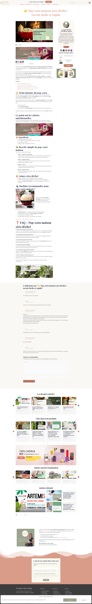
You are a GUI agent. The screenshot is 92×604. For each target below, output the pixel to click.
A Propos (48, 4)
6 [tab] (48, 415)
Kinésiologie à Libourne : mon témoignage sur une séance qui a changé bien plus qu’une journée (69, 495)
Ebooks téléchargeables (66, 53)
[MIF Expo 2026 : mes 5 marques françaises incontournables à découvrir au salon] (69, 401)
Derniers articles (28, 4)
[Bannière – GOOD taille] (34, 271)
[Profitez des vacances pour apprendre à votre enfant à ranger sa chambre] (69, 475)
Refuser (83, 600)
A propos (66, 47)
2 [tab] (44, 415)
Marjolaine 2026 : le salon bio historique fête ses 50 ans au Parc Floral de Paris (37, 407)
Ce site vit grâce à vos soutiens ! (36, 2)
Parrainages (43, 4)
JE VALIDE (46, 580)
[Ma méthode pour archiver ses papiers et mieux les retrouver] (38, 475)
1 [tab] (43, 415)
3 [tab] (45, 415)
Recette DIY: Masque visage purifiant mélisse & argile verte (53, 407)
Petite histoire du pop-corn (24, 83)
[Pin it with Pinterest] (21, 62)
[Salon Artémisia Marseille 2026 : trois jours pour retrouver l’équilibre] (30, 501)
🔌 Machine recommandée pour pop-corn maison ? (28, 87)
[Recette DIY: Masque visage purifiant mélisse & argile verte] (54, 401)
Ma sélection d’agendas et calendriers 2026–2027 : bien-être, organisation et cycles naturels (53, 434)
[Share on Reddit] (18, 62)
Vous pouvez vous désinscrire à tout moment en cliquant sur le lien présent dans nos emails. (45, 577)
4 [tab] (46, 415)
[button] (13, 405)
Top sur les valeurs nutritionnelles (25, 85)
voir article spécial (46, 530)
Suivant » (26, 514)
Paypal (57, 534)
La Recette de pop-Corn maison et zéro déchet (27, 86)
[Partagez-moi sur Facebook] (16, 62)
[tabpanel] (23, 406)
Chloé (26, 347)
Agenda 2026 (22, 4)
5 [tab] (47, 415)
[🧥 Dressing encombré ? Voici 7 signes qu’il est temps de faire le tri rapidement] (54, 475)
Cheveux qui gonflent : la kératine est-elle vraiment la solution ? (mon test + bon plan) (22, 408)
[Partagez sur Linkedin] (23, 62)
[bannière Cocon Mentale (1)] (34, 53)
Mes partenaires (55, 4)
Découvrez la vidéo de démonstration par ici (25, 219)
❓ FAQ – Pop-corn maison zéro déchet (26, 89)
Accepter (70, 600)
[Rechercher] (89, 2)
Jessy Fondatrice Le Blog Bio (30, 291)
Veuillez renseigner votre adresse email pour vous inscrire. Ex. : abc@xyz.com (44, 570)
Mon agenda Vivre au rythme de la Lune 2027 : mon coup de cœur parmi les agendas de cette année (38, 434)
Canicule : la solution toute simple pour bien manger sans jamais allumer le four (68, 433)
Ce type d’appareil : (19, 209)
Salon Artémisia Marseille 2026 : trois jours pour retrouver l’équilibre (29, 508)
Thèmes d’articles (36, 4)
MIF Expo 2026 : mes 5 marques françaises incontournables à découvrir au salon (69, 408)
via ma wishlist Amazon (62, 537)
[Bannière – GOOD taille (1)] (46, 455)
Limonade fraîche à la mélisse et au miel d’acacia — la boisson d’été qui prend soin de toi (22, 434)
